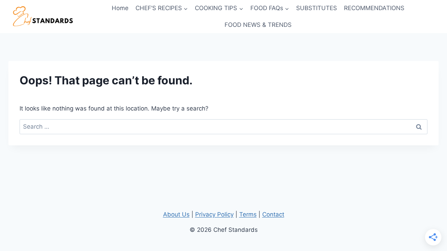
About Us (176, 214)
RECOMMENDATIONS (374, 8)
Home (120, 8)
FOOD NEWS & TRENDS (258, 24)
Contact (273, 214)
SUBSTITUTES (316, 8)
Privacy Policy (214, 214)
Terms (248, 214)
